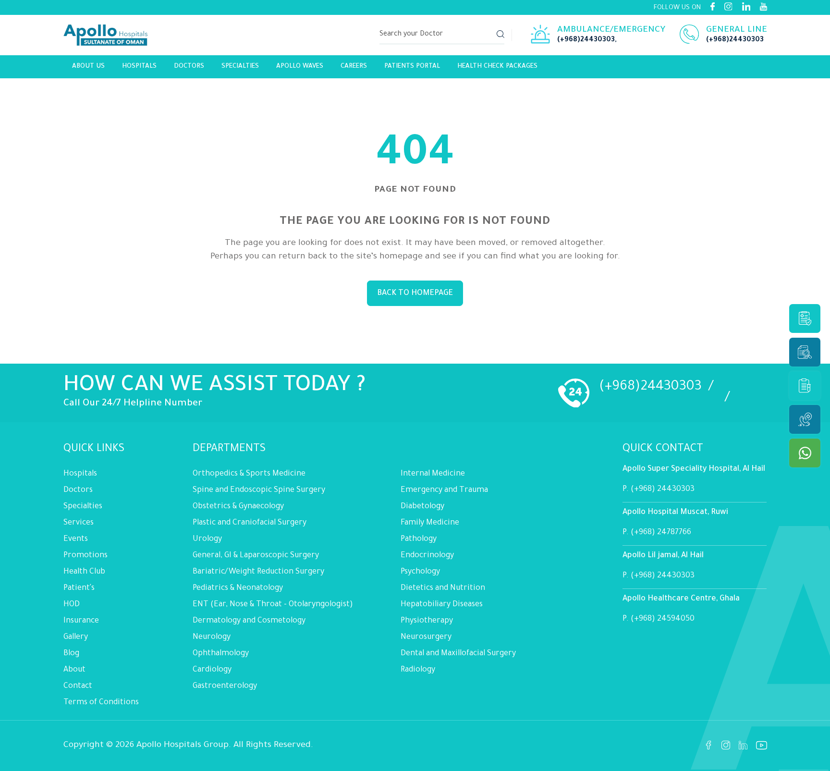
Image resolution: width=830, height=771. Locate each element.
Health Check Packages (497, 66)
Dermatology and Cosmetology (249, 621)
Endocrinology (427, 555)
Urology (207, 539)
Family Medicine (430, 523)
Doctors (189, 66)
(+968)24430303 (586, 40)
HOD (71, 604)
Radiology (418, 670)
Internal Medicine (433, 474)
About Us (88, 66)
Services (78, 523)
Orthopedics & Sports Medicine (249, 474)
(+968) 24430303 (663, 489)
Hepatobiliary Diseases (442, 604)
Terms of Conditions (101, 702)
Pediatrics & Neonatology (238, 588)
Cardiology (212, 670)
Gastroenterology (225, 686)
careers (354, 66)
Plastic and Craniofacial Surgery (249, 523)
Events (75, 539)
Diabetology (422, 506)
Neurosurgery (426, 637)
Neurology (212, 637)
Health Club (84, 572)
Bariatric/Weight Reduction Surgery (258, 572)
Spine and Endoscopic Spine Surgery (259, 490)
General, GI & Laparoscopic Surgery (256, 555)
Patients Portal (412, 66)
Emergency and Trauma (444, 490)
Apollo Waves (299, 66)
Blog (71, 653)
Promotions (85, 555)
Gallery (75, 637)
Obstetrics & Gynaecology (238, 506)
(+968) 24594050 (663, 619)
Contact (77, 686)
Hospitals (139, 66)
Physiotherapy (427, 621)
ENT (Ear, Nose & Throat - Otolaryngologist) (273, 604)
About (74, 670)
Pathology (419, 539)
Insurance (81, 621)
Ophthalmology (221, 653)
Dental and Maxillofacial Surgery (458, 653)
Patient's (79, 588)
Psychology (420, 572)
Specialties (240, 66)
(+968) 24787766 (661, 532)
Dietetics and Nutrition (443, 588)
